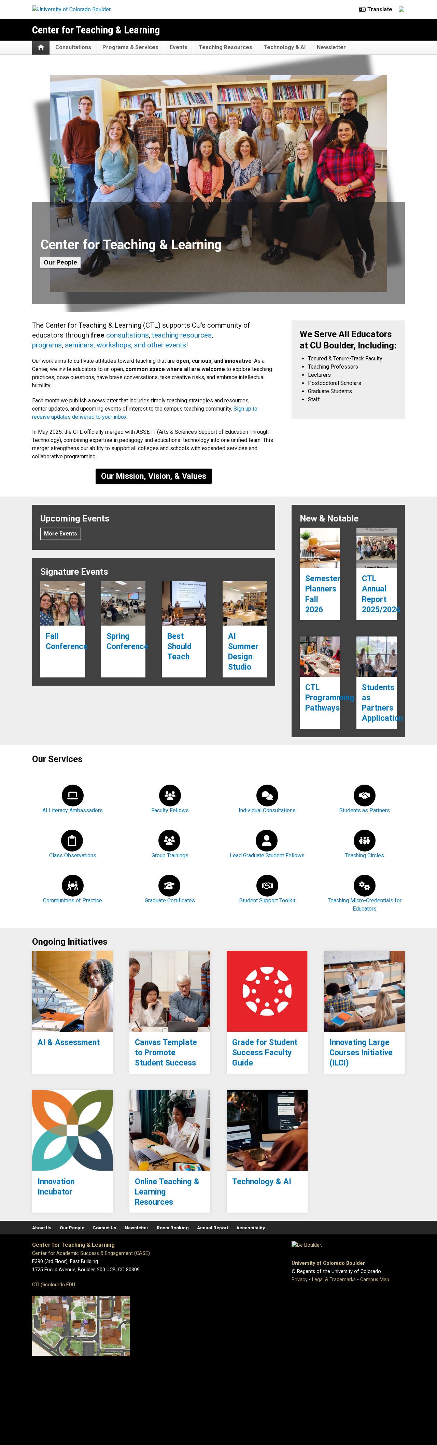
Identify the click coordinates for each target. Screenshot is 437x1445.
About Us (42, 1227)
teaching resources (182, 335)
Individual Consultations (267, 810)
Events (178, 47)
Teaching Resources (225, 47)
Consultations (73, 47)
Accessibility (250, 1227)
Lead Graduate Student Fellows (267, 855)
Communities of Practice (72, 900)
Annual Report (212, 1227)
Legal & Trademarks (334, 1280)
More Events (60, 533)
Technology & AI (285, 47)
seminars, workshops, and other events (125, 345)
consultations (127, 335)
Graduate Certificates (170, 900)
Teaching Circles (364, 855)
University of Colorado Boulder (328, 1263)
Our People (60, 262)
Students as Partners (364, 810)
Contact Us (104, 1227)
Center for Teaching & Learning (96, 30)
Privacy (300, 1280)
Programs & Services (130, 47)
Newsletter (331, 47)
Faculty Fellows (170, 810)
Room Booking (173, 1227)
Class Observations (72, 855)
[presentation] (62, 603)
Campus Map (374, 1280)
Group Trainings (170, 855)
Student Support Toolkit (267, 900)
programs (47, 345)
